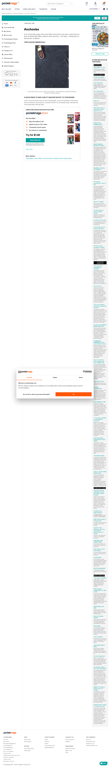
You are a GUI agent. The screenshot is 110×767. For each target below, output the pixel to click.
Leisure (53, 9)
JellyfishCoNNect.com (92, 745)
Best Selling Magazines (9, 743)
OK (74, 394)
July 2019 (27, 13)
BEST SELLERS (6, 9)
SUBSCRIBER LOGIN (31, 158)
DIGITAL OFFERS (53, 158)
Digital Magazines (49, 747)
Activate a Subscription (11, 62)
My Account (8, 35)
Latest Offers (8, 54)
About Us (88, 739)
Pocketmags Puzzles (11, 39)
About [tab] (81, 377)
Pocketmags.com (90, 741)
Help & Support (9, 66)
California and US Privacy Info (11, 755)
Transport (43, 9)
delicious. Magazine (18, 13)
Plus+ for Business (8, 751)
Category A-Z (8, 50)
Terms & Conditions (8, 757)
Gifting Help (27, 750)
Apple (46, 739)
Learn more (29, 149)
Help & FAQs (27, 739)
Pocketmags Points (50, 745)
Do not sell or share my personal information (36, 394)
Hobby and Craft (29, 9)
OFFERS (17, 9)
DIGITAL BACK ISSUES (65, 158)
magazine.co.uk (90, 743)
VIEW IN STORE (100, 54)
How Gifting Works (29, 748)
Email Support (27, 741)
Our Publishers (7, 749)
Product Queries (69, 739)
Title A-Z (7, 47)
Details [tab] (55, 377)
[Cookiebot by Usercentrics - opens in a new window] (84, 372)
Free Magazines (7, 745)
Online (46, 743)
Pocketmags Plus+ (10, 43)
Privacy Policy (7, 753)
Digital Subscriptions (7, 13)
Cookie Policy (7, 759)
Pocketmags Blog (8, 747)
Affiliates (67, 741)
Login (66, 752)
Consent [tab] (29, 377)
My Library (7, 31)
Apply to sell (68, 750)
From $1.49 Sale (9, 27)
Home (6, 23)
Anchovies (33, 13)
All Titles (5, 739)
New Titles (6, 741)
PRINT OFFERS (42, 158)
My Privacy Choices (8, 761)
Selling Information (70, 748)
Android (47, 741)
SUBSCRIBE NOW (35, 140)
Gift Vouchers (8, 58)
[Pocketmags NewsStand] (10, 3)
